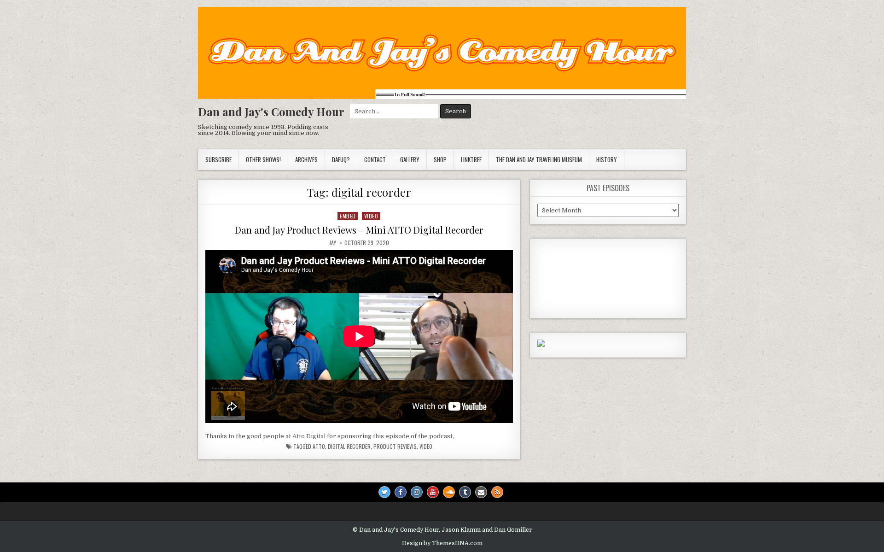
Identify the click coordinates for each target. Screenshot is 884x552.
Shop (440, 159)
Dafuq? (341, 159)
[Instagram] (417, 492)
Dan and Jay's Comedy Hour (271, 111)
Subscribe (218, 159)
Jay (332, 243)
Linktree (471, 159)
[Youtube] (433, 492)
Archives (306, 159)
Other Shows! (263, 159)
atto (319, 446)
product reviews (395, 446)
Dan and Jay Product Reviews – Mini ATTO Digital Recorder (359, 229)
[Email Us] (481, 492)
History (606, 159)
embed (348, 216)
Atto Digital (309, 436)
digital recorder (349, 446)
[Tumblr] (465, 492)
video (371, 216)
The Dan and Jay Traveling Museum (539, 159)
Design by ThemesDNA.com (442, 543)
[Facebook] (401, 492)
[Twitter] (384, 492)
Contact (375, 159)
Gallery (409, 159)
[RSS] (497, 492)
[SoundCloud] (449, 492)
